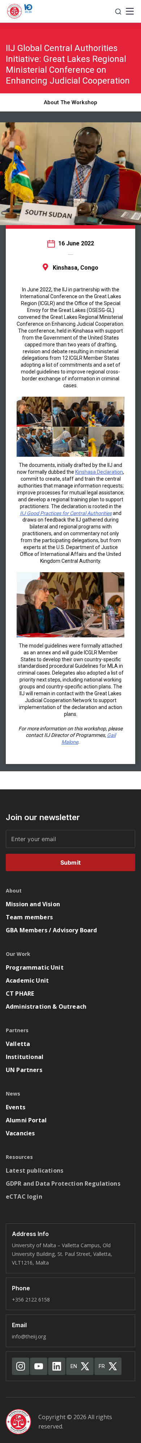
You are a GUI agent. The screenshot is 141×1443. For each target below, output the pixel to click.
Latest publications (34, 1170)
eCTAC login (24, 1197)
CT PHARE (20, 993)
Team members (29, 917)
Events (15, 1107)
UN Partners (24, 1070)
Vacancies (20, 1133)
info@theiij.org (29, 1336)
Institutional (24, 1057)
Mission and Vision (33, 904)
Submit (70, 862)
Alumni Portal (26, 1120)
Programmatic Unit (35, 967)
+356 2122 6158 (31, 1299)
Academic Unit (27, 980)
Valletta (18, 1044)
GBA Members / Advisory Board (51, 930)
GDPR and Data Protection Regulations (63, 1183)
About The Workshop (70, 102)
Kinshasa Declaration (99, 472)
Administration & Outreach (46, 1006)
